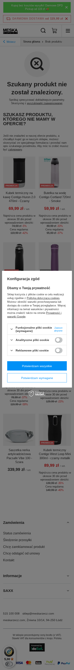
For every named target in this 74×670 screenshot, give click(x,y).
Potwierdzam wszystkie (37, 365)
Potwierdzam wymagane (37, 377)
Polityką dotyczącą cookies (43, 297)
